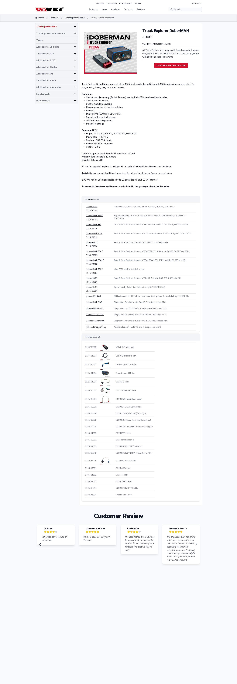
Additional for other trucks (48, 87)
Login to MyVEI (196, 4)
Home (41, 18)
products (54, 18)
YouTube (137, 4)
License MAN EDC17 (95, 260)
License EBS (91, 207)
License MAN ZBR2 (94, 269)
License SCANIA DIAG (95, 321)
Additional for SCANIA (46, 67)
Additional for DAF (44, 74)
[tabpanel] (110, 53)
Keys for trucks (43, 94)
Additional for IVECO (45, 60)
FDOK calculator (125, 4)
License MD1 (91, 242)
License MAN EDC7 (94, 251)
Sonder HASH (112, 4)
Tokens (39, 40)
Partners (141, 9)
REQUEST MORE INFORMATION (171, 65)
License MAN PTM (94, 233)
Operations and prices (161, 173)
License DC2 (91, 287)
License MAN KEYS (94, 216)
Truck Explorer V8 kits (74, 18)
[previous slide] (40, 544)
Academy (115, 9)
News (104, 9)
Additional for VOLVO (46, 80)
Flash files (100, 4)
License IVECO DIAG (94, 308)
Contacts (128, 9)
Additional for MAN (45, 53)
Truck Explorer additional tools (50, 33)
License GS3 (91, 278)
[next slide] (196, 544)
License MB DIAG (93, 296)
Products (93, 9)
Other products (43, 101)
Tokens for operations (96, 327)
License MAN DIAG (94, 302)
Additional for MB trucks (47, 47)
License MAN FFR (93, 224)
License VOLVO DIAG (95, 314)
